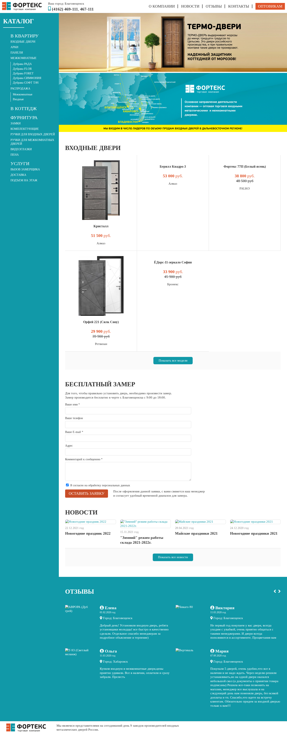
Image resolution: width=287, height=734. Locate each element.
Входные (18, 99)
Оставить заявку (86, 493)
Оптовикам (270, 6)
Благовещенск (74, 3)
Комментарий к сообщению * (84, 459)
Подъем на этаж (24, 180)
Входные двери (23, 41)
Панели (17, 52)
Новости (190, 6)
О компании (162, 6)
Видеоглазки (21, 149)
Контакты (238, 6)
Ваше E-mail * (74, 432)
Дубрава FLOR (22, 68)
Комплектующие (25, 128)
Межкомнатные (22, 94)
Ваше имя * (72, 404)
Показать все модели (173, 360)
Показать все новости (173, 557)
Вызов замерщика (25, 169)
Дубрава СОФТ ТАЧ (25, 82)
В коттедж (24, 108)
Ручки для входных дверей (33, 134)
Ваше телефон (74, 418)
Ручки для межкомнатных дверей (32, 141)
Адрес (69, 445)
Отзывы (214, 6)
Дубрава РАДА (22, 64)
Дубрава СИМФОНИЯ (27, 78)
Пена (15, 154)
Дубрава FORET (23, 73)
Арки (14, 47)
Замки (16, 123)
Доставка (18, 174)
